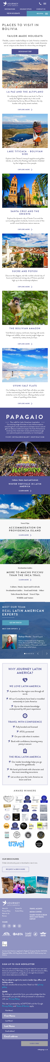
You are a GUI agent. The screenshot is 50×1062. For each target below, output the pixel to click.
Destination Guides (14, 590)
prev (38, 654)
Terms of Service (23, 1006)
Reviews (4, 916)
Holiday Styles (26, 9)
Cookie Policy (19, 911)
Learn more (24, 491)
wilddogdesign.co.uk (43, 1049)
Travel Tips (34, 594)
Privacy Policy (6, 911)
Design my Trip (25, 51)
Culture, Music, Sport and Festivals (25, 587)
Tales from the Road (19, 594)
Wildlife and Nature (25, 598)
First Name (9, 1011)
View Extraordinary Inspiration (25, 437)
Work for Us (5, 914)
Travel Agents (36, 909)
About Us (5, 908)
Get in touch (16, 622)
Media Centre (36, 912)
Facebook (4, 926)
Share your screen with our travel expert (38, 917)
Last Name (9, 1021)
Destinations (10, 9)
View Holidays (13, 13)
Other (41, 590)
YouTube (14, 926)
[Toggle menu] (44, 3)
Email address (10, 1031)
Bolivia (40, 14)
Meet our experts (10, 629)
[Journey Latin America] (10, 3)
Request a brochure (15, 869)
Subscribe (34, 1043)
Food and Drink (30, 590)
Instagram (19, 926)
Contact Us (40, 9)
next (47, 654)
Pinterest (9, 926)
